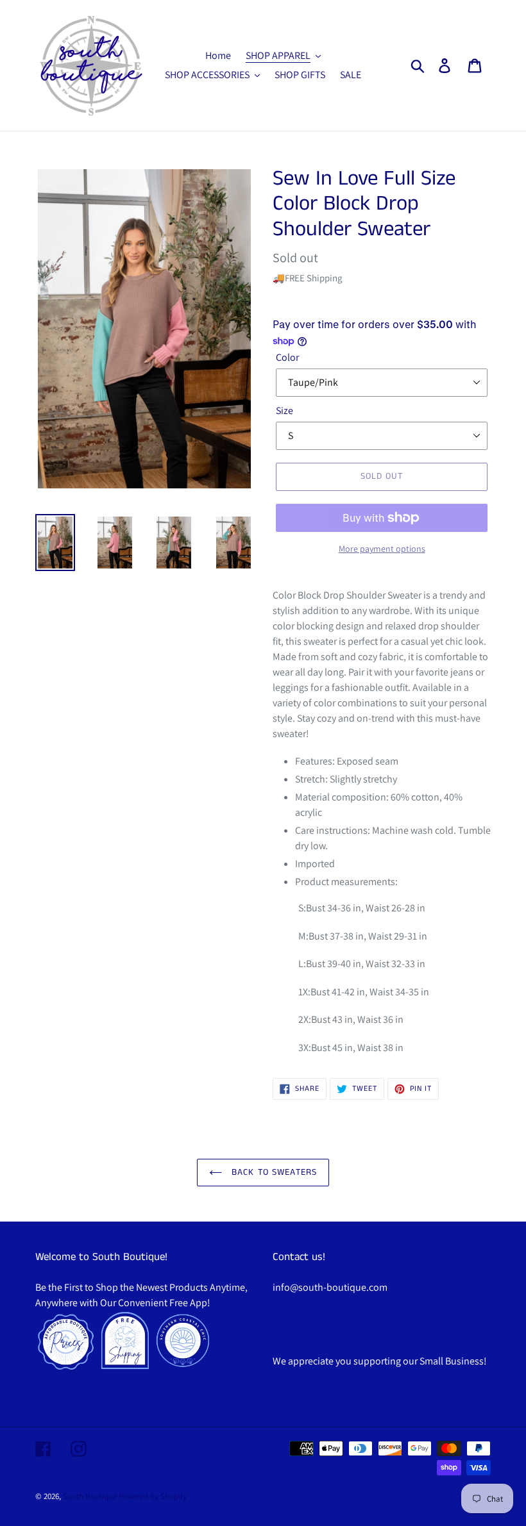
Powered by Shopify (153, 1496)
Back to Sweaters (272, 1172)
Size (284, 410)
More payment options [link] (382, 548)
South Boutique (90, 1496)
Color (287, 357)
